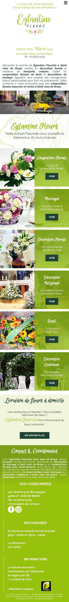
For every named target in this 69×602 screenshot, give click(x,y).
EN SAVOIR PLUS (34, 435)
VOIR (52, 176)
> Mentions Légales (20, 588)
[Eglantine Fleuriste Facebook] (11, 509)
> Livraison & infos (20, 579)
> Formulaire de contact (23, 504)
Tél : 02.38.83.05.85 (34, 56)
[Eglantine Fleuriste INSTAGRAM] (18, 509)
